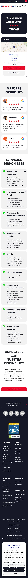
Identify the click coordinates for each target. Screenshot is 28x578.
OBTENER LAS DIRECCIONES (14, 73)
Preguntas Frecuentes (6, 490)
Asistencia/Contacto (9, 502)
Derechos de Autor (14, 525)
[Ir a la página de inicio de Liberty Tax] (8, 6)
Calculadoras (6, 467)
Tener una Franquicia (18, 483)
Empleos (5, 499)
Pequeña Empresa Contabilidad (19, 459)
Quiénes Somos (7, 495)
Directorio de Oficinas (7, 485)
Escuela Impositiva (18, 453)
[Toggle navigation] (25, 6)
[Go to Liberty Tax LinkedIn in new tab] (22, 413)
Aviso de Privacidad (14, 528)
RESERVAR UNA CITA (14, 68)
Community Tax (20, 494)
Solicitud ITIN (7, 471)
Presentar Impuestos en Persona (7, 448)
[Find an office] (26, 1)
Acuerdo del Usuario (14, 532)
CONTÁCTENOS (14, 389)
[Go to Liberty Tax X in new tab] (16, 413)
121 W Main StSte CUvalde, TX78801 (14, 55)
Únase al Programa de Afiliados (19, 500)
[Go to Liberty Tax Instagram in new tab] (11, 413)
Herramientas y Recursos (7, 463)
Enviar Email (14, 58)
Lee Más (5, 130)
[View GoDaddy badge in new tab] (14, 436)
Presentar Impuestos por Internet (7, 456)
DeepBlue (18, 448)
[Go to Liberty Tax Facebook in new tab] (5, 413)
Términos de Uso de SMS (14, 535)
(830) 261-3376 (14, 60)
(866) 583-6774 (7, 506)
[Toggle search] (23, 6)
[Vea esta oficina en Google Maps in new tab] (23, 101)
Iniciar (19, 6)
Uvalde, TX (6, 39)
